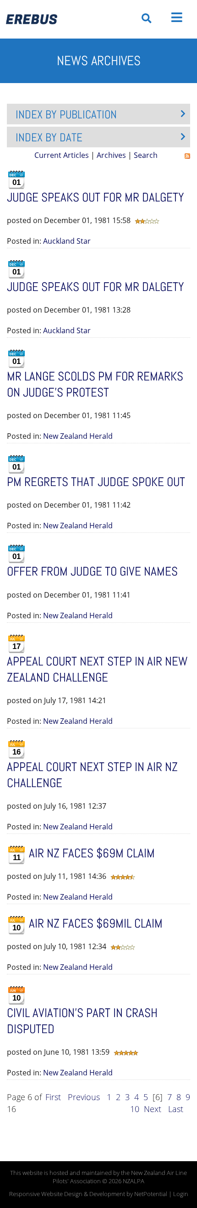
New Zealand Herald (78, 436)
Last (175, 1108)
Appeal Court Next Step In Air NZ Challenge (92, 775)
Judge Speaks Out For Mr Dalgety (95, 197)
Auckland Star (67, 241)
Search (146, 155)
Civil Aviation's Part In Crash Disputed (82, 1021)
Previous (84, 1096)
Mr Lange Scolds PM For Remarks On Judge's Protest (95, 384)
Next (152, 1108)
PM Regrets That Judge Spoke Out (96, 482)
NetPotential (150, 1194)
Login (180, 1194)
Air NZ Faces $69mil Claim (96, 923)
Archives (111, 155)
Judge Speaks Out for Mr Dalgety (95, 287)
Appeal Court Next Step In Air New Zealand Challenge (97, 669)
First (53, 1096)
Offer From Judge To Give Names (92, 571)
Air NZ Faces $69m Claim (92, 853)
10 (134, 1108)
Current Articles (61, 155)
